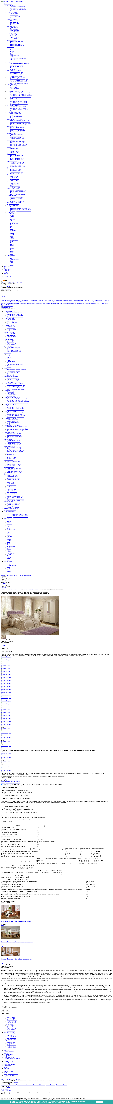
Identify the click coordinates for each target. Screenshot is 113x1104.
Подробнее (3, 583)
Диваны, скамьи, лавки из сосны (18, 194)
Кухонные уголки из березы (17, 199)
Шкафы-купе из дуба (15, 113)
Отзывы (6, 273)
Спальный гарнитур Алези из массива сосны (16, 921)
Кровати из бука (14, 15)
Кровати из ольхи (11, 1022)
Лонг (11, 254)
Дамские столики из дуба (16, 155)
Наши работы (7, 276)
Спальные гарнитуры (12, 5)
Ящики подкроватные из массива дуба (20, 206)
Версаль (12, 245)
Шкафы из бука (14, 22)
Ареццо (12, 215)
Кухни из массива (11, 84)
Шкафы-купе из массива (13, 112)
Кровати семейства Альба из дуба (19, 79)
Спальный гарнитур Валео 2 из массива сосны (16, 959)
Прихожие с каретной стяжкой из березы (20, 123)
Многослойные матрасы (16, 66)
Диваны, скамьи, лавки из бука (18, 191)
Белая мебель (10, 47)
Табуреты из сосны (15, 187)
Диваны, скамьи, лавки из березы (18, 193)
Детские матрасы (14, 67)
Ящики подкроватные (12, 205)
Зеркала (12, 61)
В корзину (3, 645)
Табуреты (9, 181)
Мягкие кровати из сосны (16, 76)
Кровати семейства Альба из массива (16, 77)
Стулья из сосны (14, 180)
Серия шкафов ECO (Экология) (15, 91)
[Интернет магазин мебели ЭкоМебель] (12, 1)
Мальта (12, 231)
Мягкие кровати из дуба (16, 72)
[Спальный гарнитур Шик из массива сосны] (30, 634)
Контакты (6, 274)
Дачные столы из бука (15, 170)
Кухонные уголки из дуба (16, 197)
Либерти (12, 244)
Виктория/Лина (14, 247)
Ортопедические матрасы (16, 65)
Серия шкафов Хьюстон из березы (19, 102)
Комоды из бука (14, 29)
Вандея (12, 213)
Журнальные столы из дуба (17, 162)
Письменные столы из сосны (17, 131)
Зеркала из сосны (14, 152)
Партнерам (6, 270)
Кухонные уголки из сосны (17, 201)
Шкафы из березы (14, 23)
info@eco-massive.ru (6, 1090)
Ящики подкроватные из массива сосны (20, 211)
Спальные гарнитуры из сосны (18, 11)
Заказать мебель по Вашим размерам (10, 781)
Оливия (12, 233)
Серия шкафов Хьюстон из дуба (18, 99)
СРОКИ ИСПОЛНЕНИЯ (34, 784)
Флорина (12, 216)
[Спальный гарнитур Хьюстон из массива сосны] (56, 933)
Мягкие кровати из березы (17, 74)
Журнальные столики (9, 1064)
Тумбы (11, 52)
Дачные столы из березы (16, 172)
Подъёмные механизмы (13, 204)
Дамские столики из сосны (17, 159)
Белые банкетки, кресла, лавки (18, 58)
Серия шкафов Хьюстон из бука (18, 101)
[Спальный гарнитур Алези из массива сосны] (56, 912)
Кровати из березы (15, 16)
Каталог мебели (8, 4)
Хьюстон (12, 219)
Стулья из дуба (14, 176)
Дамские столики (11, 154)
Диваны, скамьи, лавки (13, 188)
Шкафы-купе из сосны (16, 117)
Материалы (7, 272)
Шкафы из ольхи (11, 1047)
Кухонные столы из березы (17, 137)
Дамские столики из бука (16, 156)
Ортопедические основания (11, 1074)
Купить (2, 925)
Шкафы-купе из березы (16, 116)
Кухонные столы (14, 55)
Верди (11, 224)
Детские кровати (11, 40)
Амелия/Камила (14, 240)
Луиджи (12, 251)
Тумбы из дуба (14, 34)
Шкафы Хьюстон (8, 1054)
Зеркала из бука (14, 149)
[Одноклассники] (4, 280)
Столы (11, 261)
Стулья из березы (14, 179)
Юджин (12, 226)
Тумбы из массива (11, 33)
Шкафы (12, 49)
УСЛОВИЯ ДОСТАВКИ (18, 784)
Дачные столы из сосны (16, 173)
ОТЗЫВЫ (45, 784)
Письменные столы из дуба (17, 127)
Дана (11, 227)
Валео (11, 241)
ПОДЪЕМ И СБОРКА (56, 784)
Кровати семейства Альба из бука (19, 80)
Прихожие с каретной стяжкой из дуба (20, 120)
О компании (7, 266)
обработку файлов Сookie (45, 1101)
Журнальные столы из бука (17, 163)
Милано (12, 248)
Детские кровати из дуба (16, 41)
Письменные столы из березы (17, 130)
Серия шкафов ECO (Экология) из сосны (20, 97)
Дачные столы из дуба (15, 169)
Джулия (12, 222)
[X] (6, 280)
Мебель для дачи (11, 255)
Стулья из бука (14, 177)
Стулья (11, 56)
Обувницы (12, 59)
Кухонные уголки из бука (16, 198)
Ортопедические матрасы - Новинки (19, 63)
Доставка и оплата (8, 268)
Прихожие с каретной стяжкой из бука (20, 122)
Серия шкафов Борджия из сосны (18, 111)
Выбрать (8, 657)
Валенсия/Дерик (14, 223)
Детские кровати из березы (17, 44)
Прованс (12, 249)
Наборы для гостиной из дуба (17, 141)
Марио (11, 252)
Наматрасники (14, 69)
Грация (12, 237)
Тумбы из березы (14, 37)
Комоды (12, 51)
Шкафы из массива (12, 19)
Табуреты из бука (14, 184)
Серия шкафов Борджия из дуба (18, 106)
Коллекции (10, 212)
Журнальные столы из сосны (17, 166)
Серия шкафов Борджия (13, 105)
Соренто (12, 238)
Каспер (12, 243)
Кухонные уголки (11, 195)
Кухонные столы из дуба (16, 134)
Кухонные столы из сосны (17, 138)
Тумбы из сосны (14, 38)
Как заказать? (7, 269)
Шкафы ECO (7, 1056)
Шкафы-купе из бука (15, 115)
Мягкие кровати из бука (16, 73)
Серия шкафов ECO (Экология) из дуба (20, 92)
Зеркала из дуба (14, 148)
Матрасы (9, 62)
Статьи (65, 1085)
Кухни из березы (14, 88)
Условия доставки (5, 783)
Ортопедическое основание (14, 202)
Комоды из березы (14, 30)
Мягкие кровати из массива (14, 70)
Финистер (12, 218)
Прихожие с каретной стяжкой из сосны (20, 124)
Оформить (3, 296)
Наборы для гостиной (12, 140)
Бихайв (16, 1082)
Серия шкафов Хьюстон (13, 98)
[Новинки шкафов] (6, 307)
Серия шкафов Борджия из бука (18, 108)
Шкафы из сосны (14, 24)
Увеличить (3, 657)
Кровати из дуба (14, 13)
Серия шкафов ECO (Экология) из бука (20, 94)
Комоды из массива (12, 26)
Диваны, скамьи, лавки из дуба (18, 190)
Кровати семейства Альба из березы (19, 81)
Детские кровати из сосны (17, 45)
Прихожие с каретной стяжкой (15, 119)
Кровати (12, 48)
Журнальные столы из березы (17, 165)
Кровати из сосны (14, 17)
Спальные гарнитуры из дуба (17, 6)
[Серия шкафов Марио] (7, 306)
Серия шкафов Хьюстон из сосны (19, 104)
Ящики (5, 1076)
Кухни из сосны (14, 90)
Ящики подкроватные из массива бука (20, 208)
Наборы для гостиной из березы (18, 144)
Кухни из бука (13, 87)
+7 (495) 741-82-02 (5, 286)
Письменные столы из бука (17, 129)
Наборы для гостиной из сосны (18, 145)
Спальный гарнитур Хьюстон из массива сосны (17, 942)
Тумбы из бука (13, 36)
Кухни (11, 54)
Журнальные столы (12, 161)
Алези (11, 229)
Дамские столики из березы (17, 158)
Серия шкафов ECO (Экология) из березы (21, 95)
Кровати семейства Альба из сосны (19, 83)
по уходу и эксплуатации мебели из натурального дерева (16, 574)
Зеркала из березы (14, 151)
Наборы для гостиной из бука (17, 142)
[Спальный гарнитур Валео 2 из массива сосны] (56, 952)
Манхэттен (13, 230)
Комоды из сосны (14, 31)
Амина (11, 236)
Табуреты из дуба (14, 183)
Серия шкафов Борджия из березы (19, 109)
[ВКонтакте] (1, 280)
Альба (11, 220)
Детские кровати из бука (16, 42)
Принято (99, 1102)
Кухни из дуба (13, 86)
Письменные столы (12, 126)
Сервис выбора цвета (6, 652)
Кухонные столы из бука (16, 136)
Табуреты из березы (15, 186)
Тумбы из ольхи (11, 1031)
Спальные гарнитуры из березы (18, 9)
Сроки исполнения (15, 783)
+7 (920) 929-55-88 (5, 289)
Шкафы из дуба (14, 20)
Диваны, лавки (8, 1069)
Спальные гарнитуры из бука (17, 8)
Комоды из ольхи (11, 1039)
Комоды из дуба (14, 27)
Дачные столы (10, 167)
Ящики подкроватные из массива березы (20, 209)
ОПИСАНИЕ (6, 784)
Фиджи (12, 234)
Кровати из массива (12, 12)
